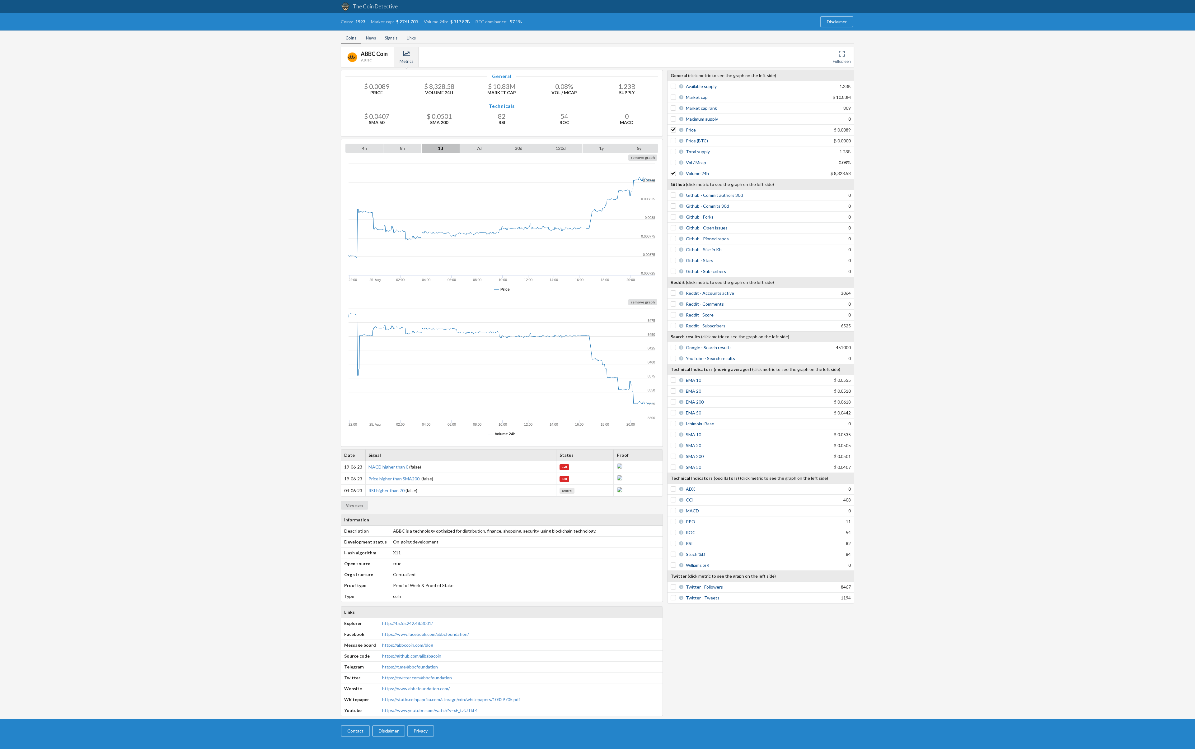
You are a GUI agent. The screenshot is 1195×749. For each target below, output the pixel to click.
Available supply (701, 86)
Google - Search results (709, 347)
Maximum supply (702, 119)
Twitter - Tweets (702, 597)
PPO (690, 521)
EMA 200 (695, 402)
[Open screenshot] (619, 467)
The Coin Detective (375, 6)
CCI (690, 499)
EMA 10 (693, 380)
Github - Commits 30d (707, 206)
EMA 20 (693, 391)
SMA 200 (695, 456)
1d (440, 148)
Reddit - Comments (705, 304)
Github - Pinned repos (707, 238)
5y (639, 148)
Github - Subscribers (706, 271)
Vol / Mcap (696, 162)
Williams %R (697, 565)
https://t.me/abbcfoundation (410, 666)
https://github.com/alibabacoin (411, 656)
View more (354, 505)
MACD (692, 510)
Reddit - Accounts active (710, 293)
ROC (691, 532)
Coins (351, 37)
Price (691, 129)
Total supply (698, 151)
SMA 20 (693, 445)
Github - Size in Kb (704, 249)
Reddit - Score (700, 314)
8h (402, 148)
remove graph (643, 157)
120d (560, 148)
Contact (355, 730)
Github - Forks (700, 217)
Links (411, 37)
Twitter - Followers (704, 586)
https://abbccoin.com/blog (407, 645)
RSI (689, 543)
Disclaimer (837, 21)
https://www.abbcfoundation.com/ (416, 688)
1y (601, 148)
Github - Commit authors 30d (714, 195)
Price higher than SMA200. (394, 478)
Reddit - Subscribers (705, 325)
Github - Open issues (707, 227)
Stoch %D (695, 554)
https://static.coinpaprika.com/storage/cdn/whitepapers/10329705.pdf (451, 699)
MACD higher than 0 (388, 466)
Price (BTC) (697, 140)
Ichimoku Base (700, 423)
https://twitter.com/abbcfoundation (417, 677)
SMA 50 (693, 467)
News (371, 37)
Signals (391, 37)
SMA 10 (693, 434)
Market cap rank (701, 108)
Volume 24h (697, 173)
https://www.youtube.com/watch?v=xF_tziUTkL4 (430, 710)
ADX (690, 489)
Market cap (697, 97)
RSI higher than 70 (386, 490)
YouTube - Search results (710, 358)
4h (364, 148)
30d (519, 148)
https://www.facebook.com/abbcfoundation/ (425, 634)
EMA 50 (693, 412)
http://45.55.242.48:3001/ (407, 623)
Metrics (406, 61)
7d (479, 148)
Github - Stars (699, 260)
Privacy (421, 730)
